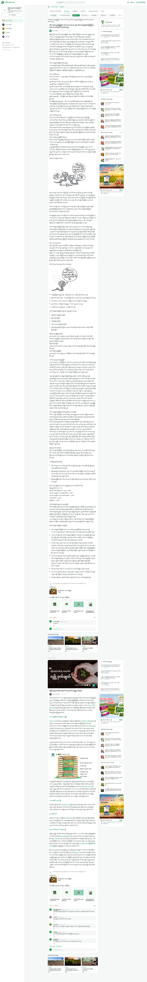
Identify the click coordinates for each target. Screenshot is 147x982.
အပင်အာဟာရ (85, 15)
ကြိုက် (54, 625)
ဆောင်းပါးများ (9, 20)
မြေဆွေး (75, 852)
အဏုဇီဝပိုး (57, 838)
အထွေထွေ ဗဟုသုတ (93, 11)
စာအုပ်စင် (8, 32)
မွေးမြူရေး (75, 11)
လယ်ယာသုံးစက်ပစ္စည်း (65, 15)
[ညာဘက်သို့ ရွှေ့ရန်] (121, 15)
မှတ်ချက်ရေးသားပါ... (58, 629)
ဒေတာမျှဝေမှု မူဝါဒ (16, 47)
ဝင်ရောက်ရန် (12, 15)
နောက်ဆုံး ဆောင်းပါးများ (55, 11)
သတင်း (102, 11)
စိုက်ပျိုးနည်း (94, 15)
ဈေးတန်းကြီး (9, 28)
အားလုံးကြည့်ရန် (53, 15)
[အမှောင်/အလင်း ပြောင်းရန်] (127, 2)
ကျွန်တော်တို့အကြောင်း (6, 43)
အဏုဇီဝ (67, 818)
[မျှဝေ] (94, 617)
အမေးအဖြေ (8, 24)
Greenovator (62, 31)
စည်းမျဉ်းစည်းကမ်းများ (6, 47)
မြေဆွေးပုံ (52, 721)
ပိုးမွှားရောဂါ (104, 15)
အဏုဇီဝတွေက (65, 804)
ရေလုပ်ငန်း (83, 11)
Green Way (55, 31)
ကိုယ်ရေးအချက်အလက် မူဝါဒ (8, 45)
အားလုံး (121, 132)
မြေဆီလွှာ (62, 7)
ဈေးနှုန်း (7, 36)
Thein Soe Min (56, 694)
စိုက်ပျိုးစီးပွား (113, 15)
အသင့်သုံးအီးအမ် (84, 843)
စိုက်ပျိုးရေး (67, 11)
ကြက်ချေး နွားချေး (87, 786)
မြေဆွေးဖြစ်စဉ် (64, 836)
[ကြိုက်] (51, 617)
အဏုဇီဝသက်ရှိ (85, 721)
